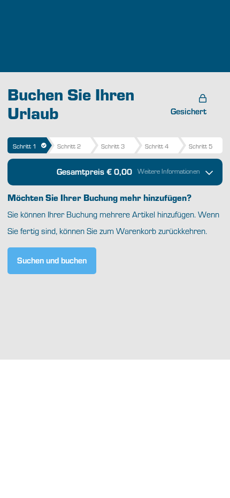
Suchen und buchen (52, 260)
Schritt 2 (69, 146)
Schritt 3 (113, 146)
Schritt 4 (156, 146)
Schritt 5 (200, 146)
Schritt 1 (24, 146)
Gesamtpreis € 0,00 (128, 171)
